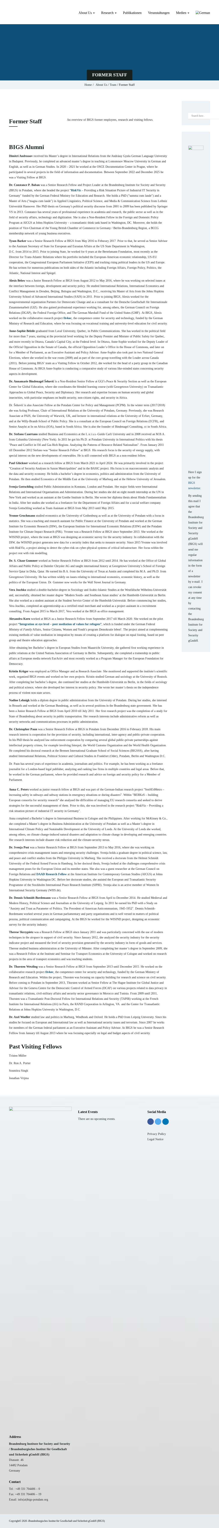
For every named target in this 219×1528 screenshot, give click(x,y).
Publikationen (132, 13)
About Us (85, 13)
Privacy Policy (156, 1134)
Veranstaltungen (159, 13)
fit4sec (68, 318)
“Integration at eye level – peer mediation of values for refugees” (60, 624)
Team (113, 84)
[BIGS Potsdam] (9, 12)
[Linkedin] (165, 1121)
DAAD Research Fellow (51, 874)
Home (88, 84)
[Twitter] (158, 1121)
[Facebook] (150, 1121)
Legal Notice (155, 1139)
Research (107, 13)
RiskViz (76, 190)
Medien (181, 13)
